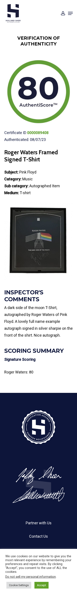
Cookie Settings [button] (19, 585)
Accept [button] (41, 585)
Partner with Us (39, 523)
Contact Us (38, 536)
